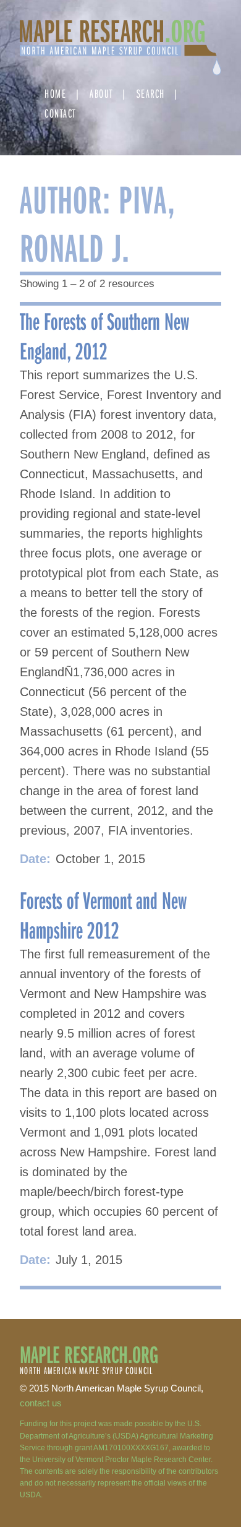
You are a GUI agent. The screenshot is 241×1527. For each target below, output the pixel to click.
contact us (41, 1403)
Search (151, 93)
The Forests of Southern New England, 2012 (104, 335)
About (101, 93)
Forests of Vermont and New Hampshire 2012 (103, 914)
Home (55, 93)
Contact (60, 113)
